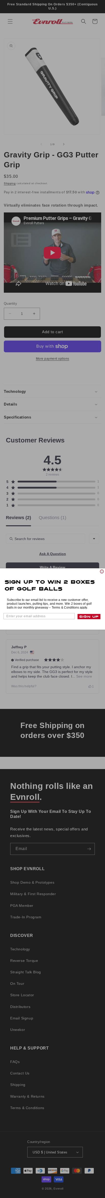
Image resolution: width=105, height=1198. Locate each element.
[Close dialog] (102, 571)
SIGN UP (89, 616)
